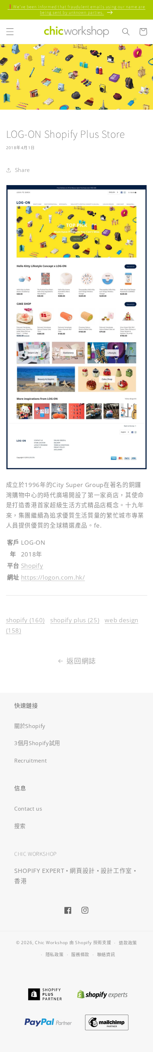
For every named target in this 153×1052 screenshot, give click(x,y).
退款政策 (128, 943)
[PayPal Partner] (48, 1021)
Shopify (32, 565)
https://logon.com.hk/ (53, 577)
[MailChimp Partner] (106, 1021)
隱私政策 (55, 955)
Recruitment (30, 760)
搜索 (19, 826)
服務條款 (80, 955)
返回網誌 (81, 661)
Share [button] (22, 170)
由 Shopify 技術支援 (90, 943)
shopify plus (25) (74, 620)
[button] (9, 31)
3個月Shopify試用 (37, 743)
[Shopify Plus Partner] (45, 993)
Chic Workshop (51, 943)
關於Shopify (30, 726)
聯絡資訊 (106, 955)
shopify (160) (25, 620)
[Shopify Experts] (102, 993)
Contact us (28, 808)
